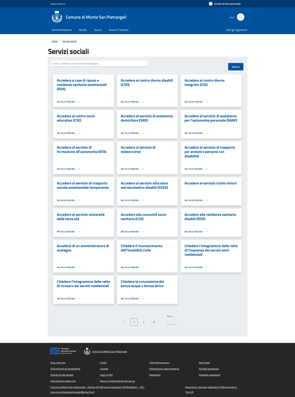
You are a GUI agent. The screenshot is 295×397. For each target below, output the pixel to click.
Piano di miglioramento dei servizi (117, 381)
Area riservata (57, 362)
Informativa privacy (159, 362)
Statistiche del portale (61, 375)
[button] (224, 3)
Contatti (104, 369)
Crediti (103, 362)
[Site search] (240, 17)
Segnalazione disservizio (63, 381)
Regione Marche (58, 3)
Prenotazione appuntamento (164, 369)
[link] (69, 101)
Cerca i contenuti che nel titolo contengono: (75, 63)
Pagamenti (155, 375)
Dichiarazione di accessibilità (65, 369)
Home (55, 41)
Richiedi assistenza (209, 369)
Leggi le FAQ (106, 375)
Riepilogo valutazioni (209, 375)
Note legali (204, 362)
